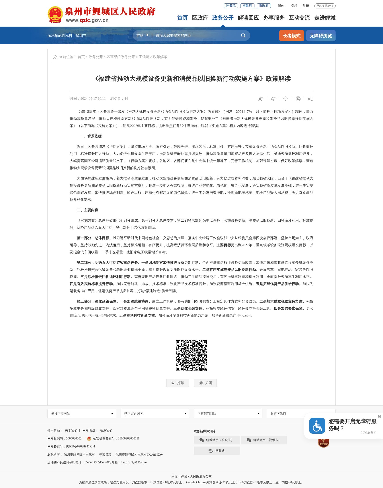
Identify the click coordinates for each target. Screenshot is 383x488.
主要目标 (224, 245)
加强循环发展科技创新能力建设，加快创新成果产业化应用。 (206, 315)
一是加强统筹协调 (134, 301)
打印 (180, 383)
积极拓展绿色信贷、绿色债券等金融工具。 (240, 308)
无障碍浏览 (321, 35)
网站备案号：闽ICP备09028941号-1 (71, 446)
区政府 (200, 18)
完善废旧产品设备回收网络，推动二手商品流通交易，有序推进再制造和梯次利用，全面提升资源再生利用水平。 (223, 277)
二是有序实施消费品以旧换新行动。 (231, 269)
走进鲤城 (325, 18)
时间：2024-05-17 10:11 (88, 98)
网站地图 (88, 430)
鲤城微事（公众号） (220, 440)
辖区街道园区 (133, 413)
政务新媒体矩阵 (204, 431)
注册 (306, 5)
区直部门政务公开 (121, 57)
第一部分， (86, 238)
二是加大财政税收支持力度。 (283, 301)
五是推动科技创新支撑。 (138, 315)
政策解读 (160, 57)
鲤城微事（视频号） (267, 440)
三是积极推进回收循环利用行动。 (107, 277)
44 (126, 98)
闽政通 (220, 450)
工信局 (144, 57)
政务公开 (223, 18)
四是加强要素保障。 (290, 308)
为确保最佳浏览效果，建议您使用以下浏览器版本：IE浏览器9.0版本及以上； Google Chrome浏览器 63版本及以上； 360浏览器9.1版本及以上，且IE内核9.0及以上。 (191, 482)
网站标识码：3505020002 (64, 438)
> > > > (122, 57)
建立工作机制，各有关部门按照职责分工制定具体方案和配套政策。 (205, 301)
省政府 (247, 5)
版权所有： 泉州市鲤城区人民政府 (71, 454)
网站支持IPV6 (325, 5)
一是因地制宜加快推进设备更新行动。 (171, 262)
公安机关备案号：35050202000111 (116, 438)
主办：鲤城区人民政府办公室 (191, 476)
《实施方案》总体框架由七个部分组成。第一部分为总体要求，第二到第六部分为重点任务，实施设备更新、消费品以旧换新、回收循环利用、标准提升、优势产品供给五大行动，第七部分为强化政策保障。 (191, 224)
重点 (127, 262)
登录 (294, 5)
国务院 (231, 5)
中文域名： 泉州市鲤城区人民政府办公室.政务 (131, 454)
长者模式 (292, 35)
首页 (182, 18)
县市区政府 (278, 413)
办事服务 (274, 18)
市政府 (263, 5)
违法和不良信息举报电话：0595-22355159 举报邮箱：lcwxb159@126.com (97, 462)
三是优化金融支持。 (190, 308)
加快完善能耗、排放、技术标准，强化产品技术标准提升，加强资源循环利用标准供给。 (186, 284)
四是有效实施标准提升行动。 (93, 284)
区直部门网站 (206, 413)
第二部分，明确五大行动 (96, 262)
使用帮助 (53, 430)
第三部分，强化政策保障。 (98, 301)
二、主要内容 (87, 210)
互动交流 (299, 18)
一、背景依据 (89, 136)
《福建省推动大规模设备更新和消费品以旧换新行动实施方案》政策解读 (191, 78)
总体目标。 (104, 238)
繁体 (281, 5)
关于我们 (71, 430)
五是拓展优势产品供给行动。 (279, 284)
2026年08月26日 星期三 (66, 36)
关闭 (208, 383)
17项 (119, 262)
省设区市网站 (60, 413)
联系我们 (106, 430)
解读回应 (248, 18)
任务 (134, 262)
